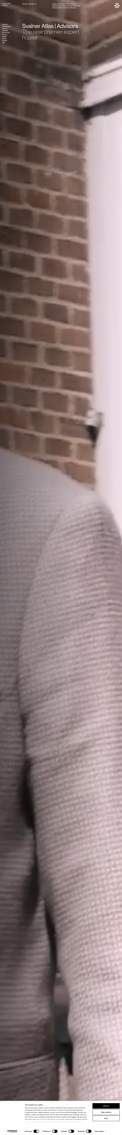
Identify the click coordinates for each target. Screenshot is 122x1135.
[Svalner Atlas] (10, 4)
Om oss (4, 34)
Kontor (4, 38)
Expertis (5, 24)
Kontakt (4, 40)
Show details (99, 1131)
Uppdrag (5, 30)
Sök (3, 42)
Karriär (4, 36)
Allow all (106, 1106)
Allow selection (106, 1112)
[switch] (54, 1131)
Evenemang (6, 32)
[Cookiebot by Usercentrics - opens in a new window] (12, 1131)
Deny (106, 1118)
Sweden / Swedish (28, 4)
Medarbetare (6, 26)
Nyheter (5, 28)
